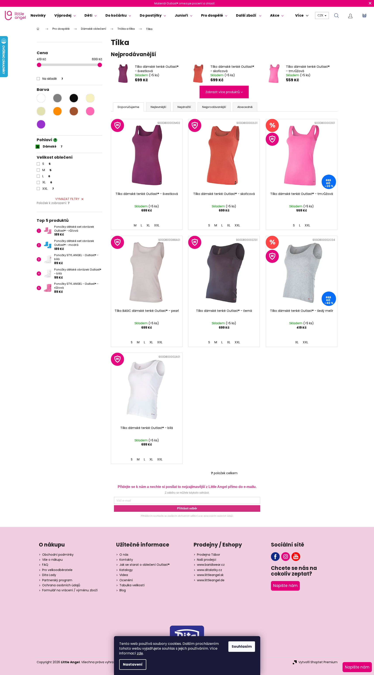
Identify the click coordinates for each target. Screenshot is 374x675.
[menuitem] (38, 15)
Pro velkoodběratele (57, 570)
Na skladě (52, 78)
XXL (48, 188)
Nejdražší (184, 107)
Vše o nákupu (52, 560)
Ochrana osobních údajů (61, 585)
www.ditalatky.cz (209, 570)
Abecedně (245, 107)
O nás (123, 555)
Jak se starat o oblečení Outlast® (144, 565)
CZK (320, 15)
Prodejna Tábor (208, 555)
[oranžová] (57, 111)
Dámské (52, 146)
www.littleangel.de (210, 580)
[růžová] (90, 111)
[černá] (73, 98)
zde (140, 653)
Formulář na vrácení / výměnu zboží (70, 590)
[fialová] (41, 124)
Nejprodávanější (214, 107)
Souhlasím (242, 646)
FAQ (45, 565)
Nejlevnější (158, 107)
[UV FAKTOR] (146, 154)
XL (47, 182)
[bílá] (41, 98)
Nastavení (133, 664)
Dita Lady (49, 575)
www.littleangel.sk (210, 575)
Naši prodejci (206, 560)
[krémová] (90, 98)
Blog (122, 590)
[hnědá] (73, 111)
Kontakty (126, 560)
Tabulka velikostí (132, 585)
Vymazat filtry (67, 199)
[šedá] (57, 98)
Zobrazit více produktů (222, 92)
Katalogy (126, 570)
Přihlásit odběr (187, 508)
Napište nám (285, 585)
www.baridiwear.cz (211, 565)
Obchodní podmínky (58, 555)
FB (275, 556)
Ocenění (126, 580)
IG (285, 556)
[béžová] (41, 111)
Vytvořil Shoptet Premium (318, 662)
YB (295, 556)
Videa (123, 575)
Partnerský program (57, 580)
